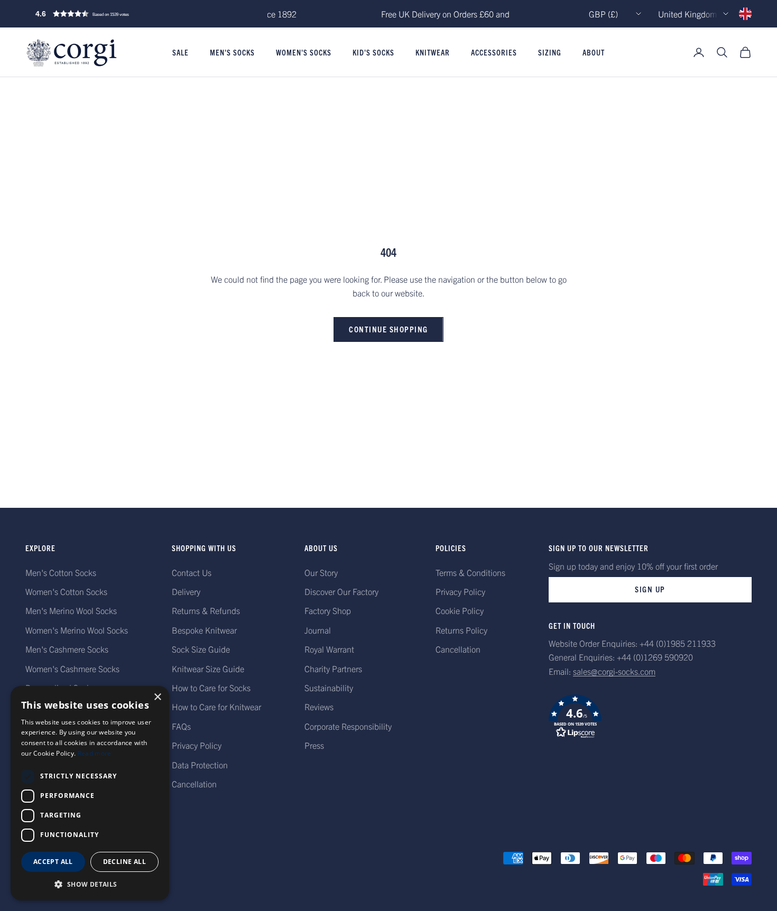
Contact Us (191, 572)
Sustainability (328, 687)
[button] (104, 14)
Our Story (321, 572)
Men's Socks (232, 52)
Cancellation (194, 783)
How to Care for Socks (211, 687)
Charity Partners (333, 668)
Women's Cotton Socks (66, 591)
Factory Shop (327, 610)
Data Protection (200, 764)
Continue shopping (388, 329)
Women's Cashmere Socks (72, 668)
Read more (95, 753)
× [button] (157, 697)
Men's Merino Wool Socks (71, 610)
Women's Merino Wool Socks (76, 630)
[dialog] (90, 793)
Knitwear (432, 52)
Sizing (549, 52)
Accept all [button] (53, 861)
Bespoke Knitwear (204, 630)
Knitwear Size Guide (208, 668)
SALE (180, 52)
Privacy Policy (196, 745)
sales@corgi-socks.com (614, 671)
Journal (317, 630)
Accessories (494, 52)
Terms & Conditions (470, 572)
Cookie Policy (460, 610)
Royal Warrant (329, 649)
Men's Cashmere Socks (66, 649)
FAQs (181, 726)
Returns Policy (461, 630)
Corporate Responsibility (348, 726)
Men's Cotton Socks (60, 572)
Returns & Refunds (206, 610)
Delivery (186, 591)
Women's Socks (303, 52)
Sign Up (650, 589)
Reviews (319, 706)
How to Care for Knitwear (216, 706)
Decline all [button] (124, 861)
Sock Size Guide (201, 649)
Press (314, 745)
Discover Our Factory (341, 591)
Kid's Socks (373, 52)
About (593, 52)
